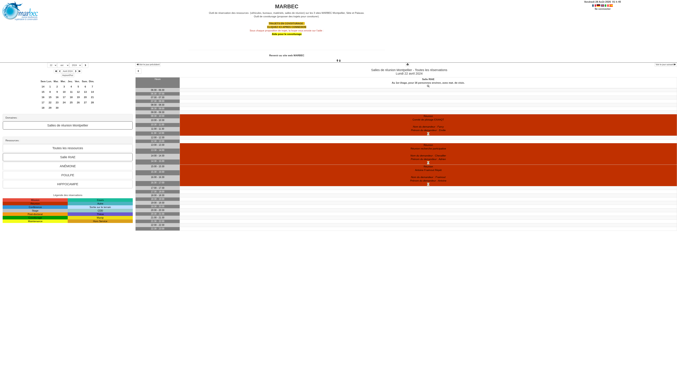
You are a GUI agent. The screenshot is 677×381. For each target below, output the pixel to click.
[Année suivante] (80, 71)
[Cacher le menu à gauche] (138, 71)
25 (71, 102)
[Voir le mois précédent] (60, 71)
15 (43, 91)
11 (71, 91)
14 (43, 86)
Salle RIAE (428, 79)
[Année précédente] (56, 71)
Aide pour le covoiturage (287, 34)
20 (85, 97)
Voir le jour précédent (149, 64)
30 (57, 107)
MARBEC (286, 6)
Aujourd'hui (67, 75)
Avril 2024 (68, 71)
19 (78, 97)
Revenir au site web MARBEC (286, 55)
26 (78, 102)
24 (64, 102)
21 (92, 97)
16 (43, 97)
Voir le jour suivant (665, 64)
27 (85, 102)
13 (85, 91)
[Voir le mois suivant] (76, 71)
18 (71, 97)
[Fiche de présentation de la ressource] (428, 86)
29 (50, 107)
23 (57, 102)
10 (64, 91)
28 (92, 102)
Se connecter (603, 8)
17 (64, 97)
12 (78, 91)
